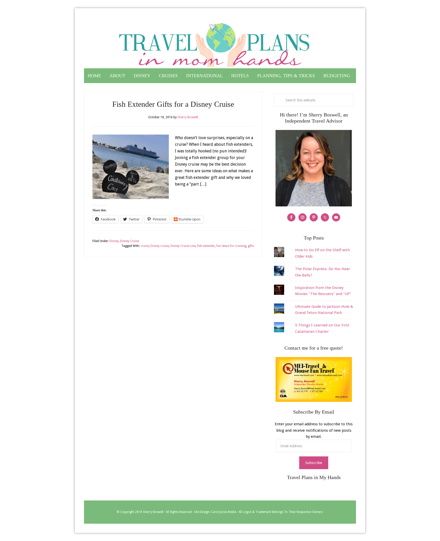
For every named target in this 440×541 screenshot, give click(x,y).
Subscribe (313, 462)
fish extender (206, 246)
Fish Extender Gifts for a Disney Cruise (173, 104)
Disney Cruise (129, 241)
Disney (114, 241)
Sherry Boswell (153, 512)
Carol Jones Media (223, 512)
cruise (145, 246)
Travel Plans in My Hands (220, 43)
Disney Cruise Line (183, 246)
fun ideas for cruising (231, 246)
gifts (251, 246)
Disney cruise (159, 246)
